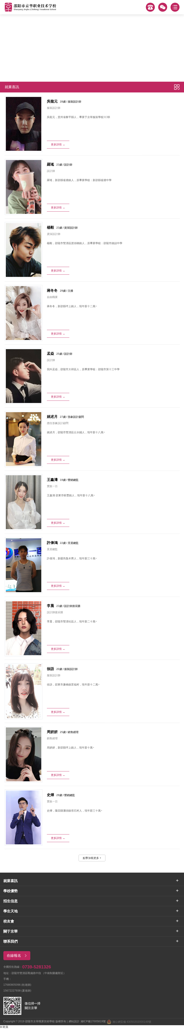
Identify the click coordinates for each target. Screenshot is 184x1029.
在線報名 (14, 955)
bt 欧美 (4, 1027)
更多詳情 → (58, 144)
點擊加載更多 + (92, 858)
